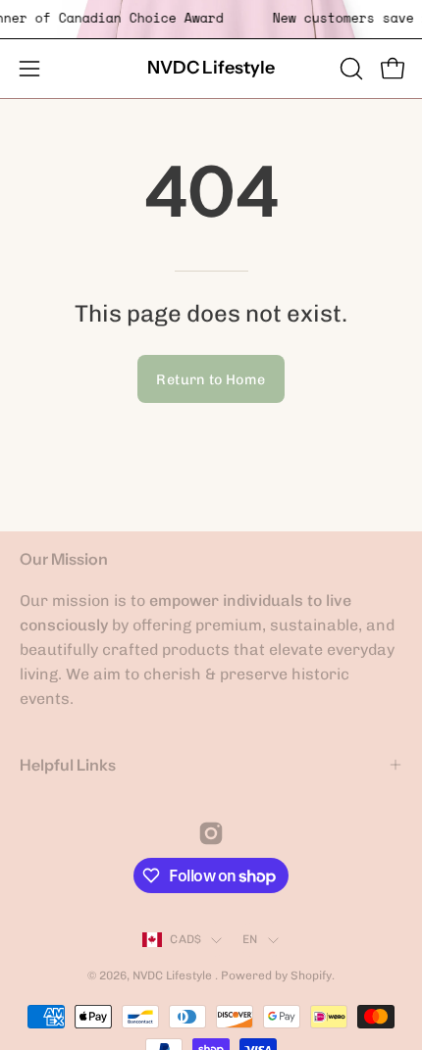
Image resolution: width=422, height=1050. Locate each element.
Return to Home (210, 379)
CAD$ (185, 939)
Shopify (311, 975)
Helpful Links (68, 765)
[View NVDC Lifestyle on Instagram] (211, 833)
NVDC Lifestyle (211, 67)
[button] (349, 68)
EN (249, 939)
